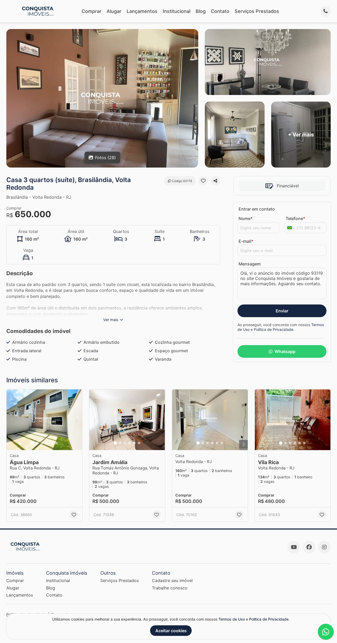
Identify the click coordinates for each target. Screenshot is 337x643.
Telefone (295, 218)
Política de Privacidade (273, 329)
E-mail (246, 241)
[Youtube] (294, 547)
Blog (201, 11)
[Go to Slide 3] (42, 443)
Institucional (176, 11)
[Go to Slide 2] (37, 443)
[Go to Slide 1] (32, 443)
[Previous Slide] (12, 419)
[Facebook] (309, 547)
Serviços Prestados (257, 11)
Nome (245, 218)
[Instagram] (324, 547)
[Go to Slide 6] (56, 443)
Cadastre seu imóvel (172, 580)
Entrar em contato (257, 209)
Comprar (91, 11)
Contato (220, 11)
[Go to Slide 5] (51, 443)
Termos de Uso (232, 619)
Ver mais (110, 319)
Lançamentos (142, 11)
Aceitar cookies (171, 630)
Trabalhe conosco (169, 587)
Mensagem (250, 263)
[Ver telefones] (325, 11)
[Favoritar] (203, 180)
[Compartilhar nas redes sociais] (215, 180)
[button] (44, 419)
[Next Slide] (76, 419)
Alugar (114, 11)
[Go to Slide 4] (47, 443)
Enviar (282, 310)
